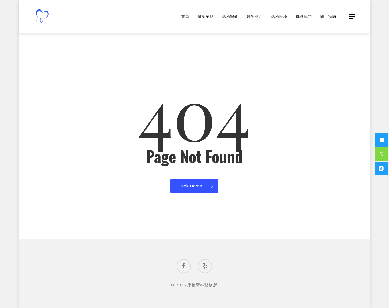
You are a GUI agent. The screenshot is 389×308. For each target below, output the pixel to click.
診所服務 (279, 16)
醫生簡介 (255, 16)
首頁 (185, 16)
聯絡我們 (304, 16)
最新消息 (206, 16)
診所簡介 (230, 16)
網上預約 (328, 16)
